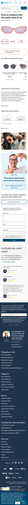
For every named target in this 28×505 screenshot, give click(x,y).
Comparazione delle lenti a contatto (10, 433)
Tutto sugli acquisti (6, 355)
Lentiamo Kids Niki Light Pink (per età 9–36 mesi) (9, 73)
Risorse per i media (6, 447)
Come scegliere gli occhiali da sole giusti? (14, 186)
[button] (4, 41)
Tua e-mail (6, 230)
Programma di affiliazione (7, 409)
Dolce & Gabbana (17, 11)
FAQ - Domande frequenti (7, 387)
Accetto (17, 503)
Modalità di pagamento (7, 357)
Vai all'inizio (19, 486)
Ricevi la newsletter (14, 325)
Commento (6, 213)
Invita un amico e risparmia (8, 406)
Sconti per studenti (6, 414)
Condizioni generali (6, 365)
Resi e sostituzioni (5, 376)
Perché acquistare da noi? (7, 452)
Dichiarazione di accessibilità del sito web (11, 368)
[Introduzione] (1, 11)
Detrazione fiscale (5, 382)
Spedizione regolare (6, 398)
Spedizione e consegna (7, 360)
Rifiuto (24, 503)
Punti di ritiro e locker (6, 363)
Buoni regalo (4, 403)
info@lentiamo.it (16, 346)
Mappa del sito (5, 457)
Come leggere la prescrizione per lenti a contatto (13, 430)
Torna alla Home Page (11, 486)
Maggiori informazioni (8, 503)
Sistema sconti (5, 411)
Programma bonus (6, 401)
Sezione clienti (4, 389)
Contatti (3, 455)
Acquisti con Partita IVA (7, 384)
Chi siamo (3, 442)
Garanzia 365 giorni (6, 379)
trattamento (12, 236)
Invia (14, 240)
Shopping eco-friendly (6, 416)
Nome (4, 224)
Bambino (9, 11)
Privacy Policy (21, 501)
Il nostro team (4, 444)
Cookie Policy (17, 496)
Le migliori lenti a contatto (7, 425)
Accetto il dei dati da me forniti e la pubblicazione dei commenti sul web (14, 236)
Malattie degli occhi (6, 428)
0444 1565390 (15, 344)
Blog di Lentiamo (5, 449)
